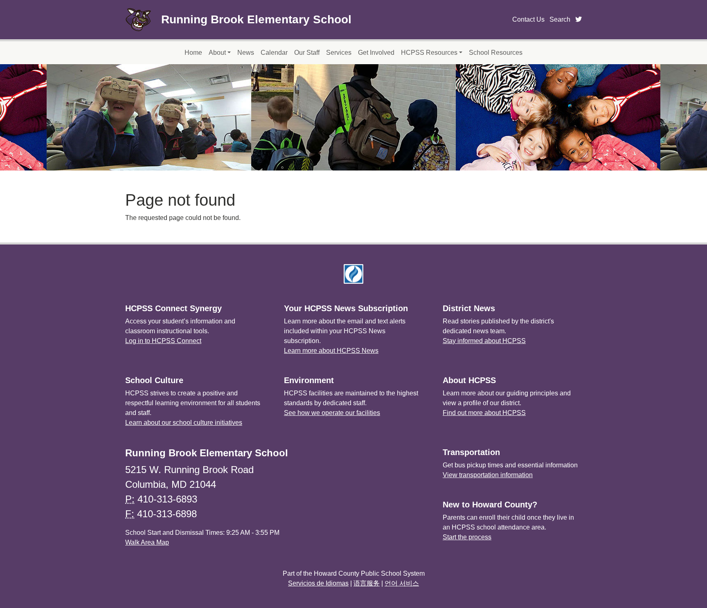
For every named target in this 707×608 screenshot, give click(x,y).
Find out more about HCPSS (484, 412)
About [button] (217, 52)
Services (338, 52)
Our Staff (307, 52)
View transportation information (488, 474)
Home (193, 52)
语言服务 (367, 583)
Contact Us (528, 19)
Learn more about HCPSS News (331, 350)
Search (559, 19)
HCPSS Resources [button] (429, 52)
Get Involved (376, 52)
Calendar (274, 52)
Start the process (467, 537)
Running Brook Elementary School (256, 19)
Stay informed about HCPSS (484, 340)
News (245, 52)
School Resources (495, 52)
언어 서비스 (402, 583)
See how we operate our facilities (332, 412)
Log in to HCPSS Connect (163, 340)
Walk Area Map (147, 542)
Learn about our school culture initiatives (183, 422)
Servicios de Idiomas (318, 583)
